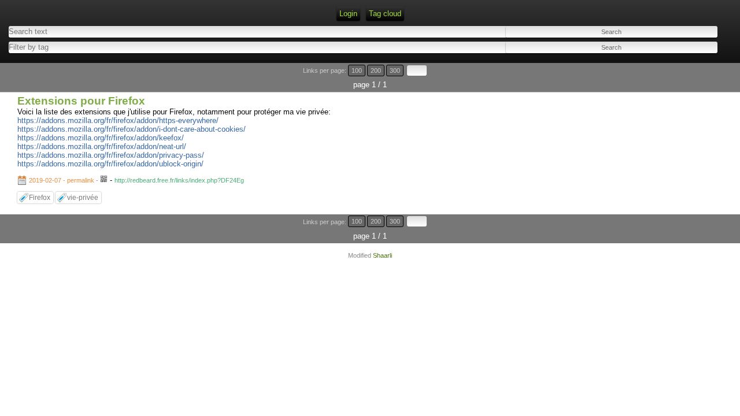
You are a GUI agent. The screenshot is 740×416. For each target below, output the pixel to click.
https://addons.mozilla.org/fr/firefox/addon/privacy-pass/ (110, 155)
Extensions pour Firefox (81, 101)
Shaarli (382, 255)
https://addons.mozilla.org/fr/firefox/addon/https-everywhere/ (118, 120)
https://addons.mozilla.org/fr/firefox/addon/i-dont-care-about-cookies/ (131, 129)
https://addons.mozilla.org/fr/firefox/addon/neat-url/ (101, 146)
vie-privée (82, 198)
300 (395, 70)
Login (348, 13)
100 (357, 70)
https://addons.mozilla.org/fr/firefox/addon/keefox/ (100, 137)
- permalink (62, 180)
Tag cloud (385, 13)
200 (376, 70)
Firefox (39, 198)
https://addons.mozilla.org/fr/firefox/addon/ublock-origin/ (110, 163)
